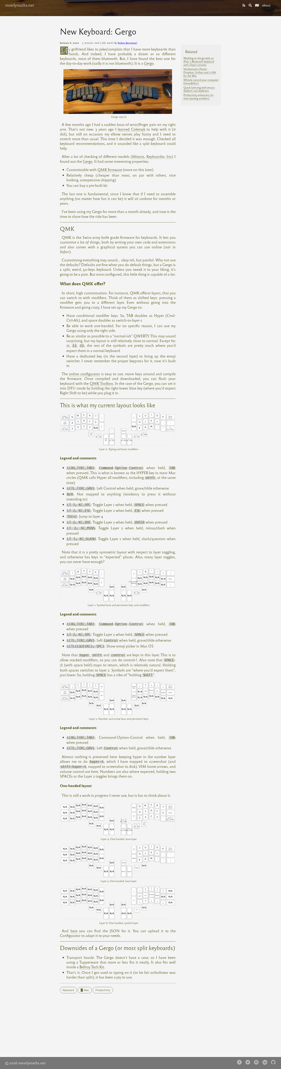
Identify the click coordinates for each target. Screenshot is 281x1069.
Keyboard (68, 990)
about (266, 5)
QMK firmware (109, 169)
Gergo (149, 63)
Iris (169, 156)
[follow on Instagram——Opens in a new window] (257, 1062)
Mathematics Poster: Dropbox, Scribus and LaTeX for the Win (199, 72)
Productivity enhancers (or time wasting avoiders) (198, 96)
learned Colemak (131, 129)
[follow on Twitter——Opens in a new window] (248, 1062)
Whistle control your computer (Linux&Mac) (201, 81)
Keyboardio (155, 156)
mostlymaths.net (19, 5)
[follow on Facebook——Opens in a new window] (240, 1062)
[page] (243, 5)
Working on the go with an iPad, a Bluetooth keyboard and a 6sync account (198, 61)
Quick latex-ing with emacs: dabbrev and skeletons (199, 89)
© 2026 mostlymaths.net (25, 1062)
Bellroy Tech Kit (91, 966)
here (73, 930)
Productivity (102, 990)
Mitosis (138, 156)
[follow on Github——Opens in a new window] (274, 1062)
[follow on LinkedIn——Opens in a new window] (265, 1062)
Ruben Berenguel (127, 42)
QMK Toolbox (101, 383)
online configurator (84, 373)
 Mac (84, 990)
